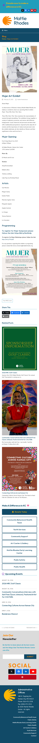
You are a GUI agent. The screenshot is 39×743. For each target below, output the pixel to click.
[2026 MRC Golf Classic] (19, 348)
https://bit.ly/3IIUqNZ (8, 239)
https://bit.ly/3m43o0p (23, 233)
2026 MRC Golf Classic (9, 373)
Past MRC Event (7, 300)
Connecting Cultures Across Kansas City (15, 493)
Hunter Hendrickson (22, 99)
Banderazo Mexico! (10, 614)
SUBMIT (30, 657)
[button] (4, 30)
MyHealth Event (31, 628)
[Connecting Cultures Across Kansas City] (19, 469)
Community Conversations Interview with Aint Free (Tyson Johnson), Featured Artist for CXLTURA (18, 439)
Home (4, 39)
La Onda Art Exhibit (8, 628)
